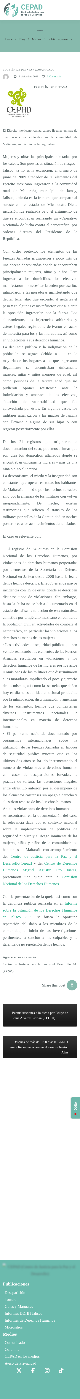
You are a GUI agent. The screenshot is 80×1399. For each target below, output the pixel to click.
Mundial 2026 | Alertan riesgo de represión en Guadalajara (41, 1153)
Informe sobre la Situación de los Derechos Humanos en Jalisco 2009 (40, 910)
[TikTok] (61, 1370)
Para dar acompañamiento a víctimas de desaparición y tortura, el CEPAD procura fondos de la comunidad (39, 1098)
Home (8, 39)
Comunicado (45, 69)
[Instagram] (47, 1370)
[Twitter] (19, 1370)
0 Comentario (54, 76)
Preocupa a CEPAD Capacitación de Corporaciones (34, 1211)
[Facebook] (33, 1370)
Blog (22, 39)
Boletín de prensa (58, 39)
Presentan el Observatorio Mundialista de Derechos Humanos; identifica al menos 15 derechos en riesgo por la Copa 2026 (39, 1182)
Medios (36, 39)
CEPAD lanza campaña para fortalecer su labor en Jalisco (38, 1127)
